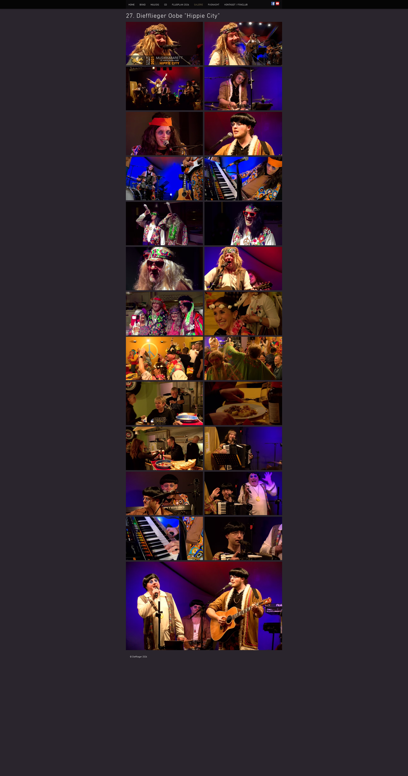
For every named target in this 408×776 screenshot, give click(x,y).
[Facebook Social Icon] (273, 3)
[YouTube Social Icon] (277, 3)
